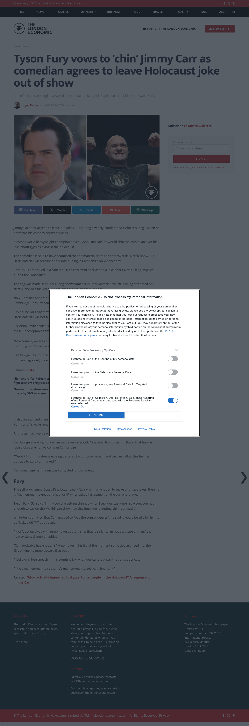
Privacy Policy (146, 428)
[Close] (192, 297)
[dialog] (124, 363)
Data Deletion (102, 428)
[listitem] (124, 350)
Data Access (124, 428)
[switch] (173, 358)
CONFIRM (96, 415)
